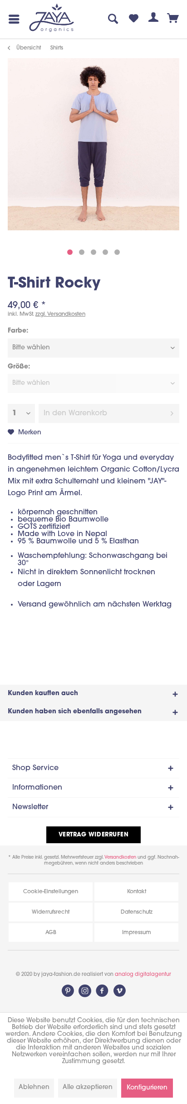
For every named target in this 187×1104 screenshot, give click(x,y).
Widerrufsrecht (50, 912)
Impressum (136, 932)
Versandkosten (120, 857)
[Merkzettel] (133, 19)
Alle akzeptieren (88, 1087)
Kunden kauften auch (43, 693)
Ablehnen (34, 1087)
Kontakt (136, 892)
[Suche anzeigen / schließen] (113, 19)
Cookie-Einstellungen (50, 892)
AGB (50, 932)
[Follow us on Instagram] (85, 991)
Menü (12, 19)
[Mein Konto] (153, 19)
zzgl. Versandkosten (60, 314)
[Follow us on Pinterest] (67, 991)
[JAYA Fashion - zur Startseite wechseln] (52, 18)
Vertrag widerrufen (93, 835)
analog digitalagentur (143, 974)
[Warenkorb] (173, 19)
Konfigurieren (147, 1087)
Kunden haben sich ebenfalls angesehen (75, 711)
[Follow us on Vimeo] (119, 991)
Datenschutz (137, 912)
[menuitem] (12, 19)
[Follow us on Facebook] (102, 991)
